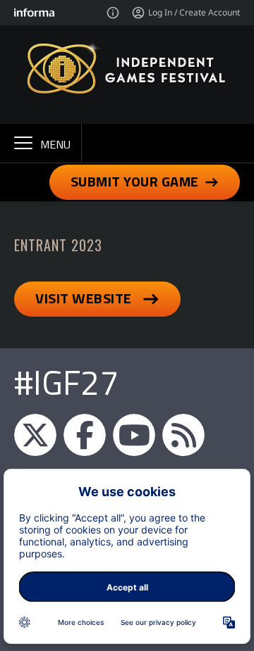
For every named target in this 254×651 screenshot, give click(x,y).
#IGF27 (66, 382)
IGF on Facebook (85, 435)
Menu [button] (55, 144)
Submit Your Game (135, 181)
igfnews (35, 435)
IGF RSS (183, 435)
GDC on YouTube (134, 435)
